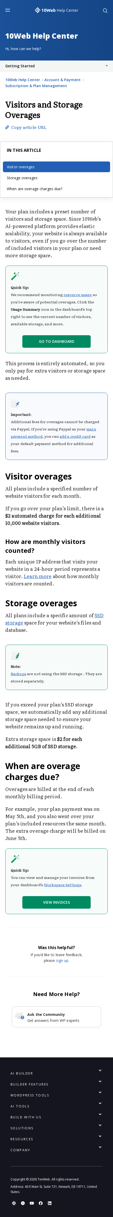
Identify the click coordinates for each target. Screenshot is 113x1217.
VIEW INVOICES (56, 902)
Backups (18, 673)
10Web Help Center (22, 79)
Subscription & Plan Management (36, 85)
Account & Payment (62, 79)
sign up (62, 960)
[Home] (56, 10)
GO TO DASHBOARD (56, 341)
